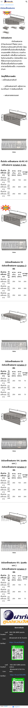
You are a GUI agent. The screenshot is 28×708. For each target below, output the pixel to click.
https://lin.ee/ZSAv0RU (18, 675)
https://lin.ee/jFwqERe (16, 642)
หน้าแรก (2, 5)
